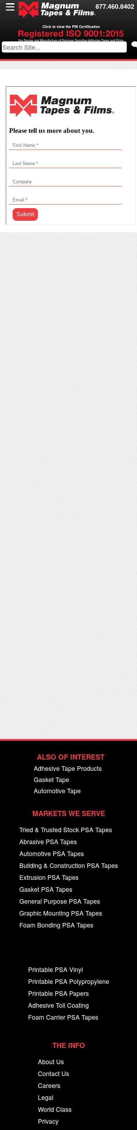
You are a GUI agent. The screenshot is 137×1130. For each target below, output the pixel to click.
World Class (55, 1109)
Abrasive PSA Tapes (48, 841)
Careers (49, 1085)
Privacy (48, 1121)
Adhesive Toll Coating (58, 1005)
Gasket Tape (51, 779)
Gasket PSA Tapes (45, 889)
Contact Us (53, 1073)
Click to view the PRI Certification (71, 26)
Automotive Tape (57, 791)
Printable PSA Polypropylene (68, 981)
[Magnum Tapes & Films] (57, 10)
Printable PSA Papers (58, 993)
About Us (51, 1061)
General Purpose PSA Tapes (59, 901)
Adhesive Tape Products (68, 768)
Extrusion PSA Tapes (49, 877)
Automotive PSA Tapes (51, 853)
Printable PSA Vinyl (55, 969)
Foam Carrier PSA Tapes (63, 1017)
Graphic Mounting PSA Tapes (60, 913)
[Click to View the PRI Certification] (71, 39)
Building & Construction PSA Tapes (68, 865)
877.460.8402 (115, 6)
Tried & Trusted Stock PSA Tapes (65, 830)
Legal (45, 1097)
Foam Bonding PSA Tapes (56, 925)
